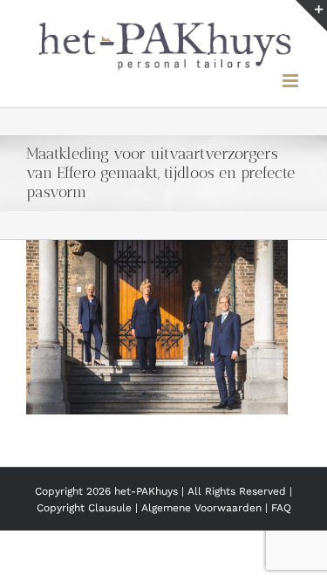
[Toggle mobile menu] (292, 76)
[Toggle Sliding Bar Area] (311, 15)
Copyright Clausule (84, 503)
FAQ (281, 503)
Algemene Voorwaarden (203, 503)
